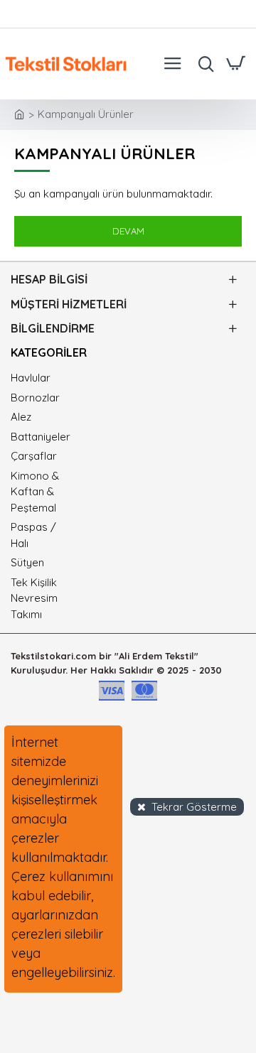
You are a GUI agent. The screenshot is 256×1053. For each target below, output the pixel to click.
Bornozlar (35, 397)
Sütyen (27, 562)
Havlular (30, 377)
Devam (128, 231)
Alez (21, 416)
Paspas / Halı (33, 535)
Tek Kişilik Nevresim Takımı (34, 598)
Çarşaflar (34, 456)
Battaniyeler (40, 436)
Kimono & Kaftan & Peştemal (35, 491)
